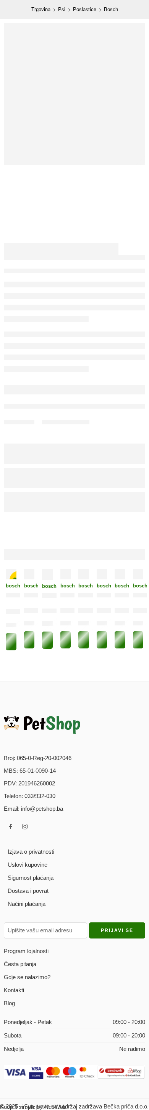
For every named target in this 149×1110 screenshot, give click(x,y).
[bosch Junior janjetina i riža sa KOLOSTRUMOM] (29, 574)
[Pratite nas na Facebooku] (11, 826)
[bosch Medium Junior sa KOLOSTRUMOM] (83, 574)
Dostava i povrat (28, 890)
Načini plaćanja (26, 904)
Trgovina (40, 9)
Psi (61, 9)
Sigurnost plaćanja (30, 877)
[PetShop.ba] (42, 724)
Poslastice (84, 9)
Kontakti (14, 990)
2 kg (103, 624)
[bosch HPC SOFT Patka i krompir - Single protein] (120, 574)
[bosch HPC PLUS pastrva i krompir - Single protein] (138, 574)
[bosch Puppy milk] (102, 574)
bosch (11, 585)
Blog (9, 1003)
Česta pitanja (20, 964)
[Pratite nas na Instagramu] (24, 826)
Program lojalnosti (26, 951)
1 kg (12, 626)
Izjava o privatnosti (31, 851)
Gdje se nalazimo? (27, 977)
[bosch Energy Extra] (65, 574)
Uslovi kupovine (27, 864)
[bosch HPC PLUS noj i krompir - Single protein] (47, 574)
